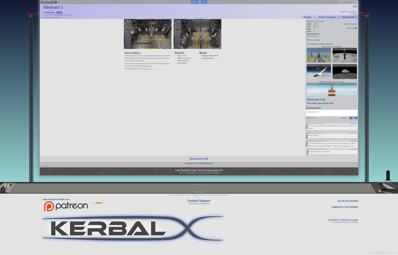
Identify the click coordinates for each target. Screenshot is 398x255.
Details (307, 17)
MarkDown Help (310, 117)
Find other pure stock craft (320, 103)
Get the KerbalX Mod (348, 200)
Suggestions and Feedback (345, 206)
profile (322, 44)
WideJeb (50, 12)
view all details (314, 40)
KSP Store (354, 222)
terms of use (193, 203)
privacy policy (204, 203)
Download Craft (316, 99)
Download (348, 17)
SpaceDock (333, 219)
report (352, 123)
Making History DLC (313, 36)
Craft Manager (206, 163)
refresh (343, 118)
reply (355, 123)
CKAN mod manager (349, 219)
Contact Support (199, 200)
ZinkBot (309, 149)
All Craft (329, 44)
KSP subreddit (336, 222)
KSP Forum (346, 222)
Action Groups (327, 17)
